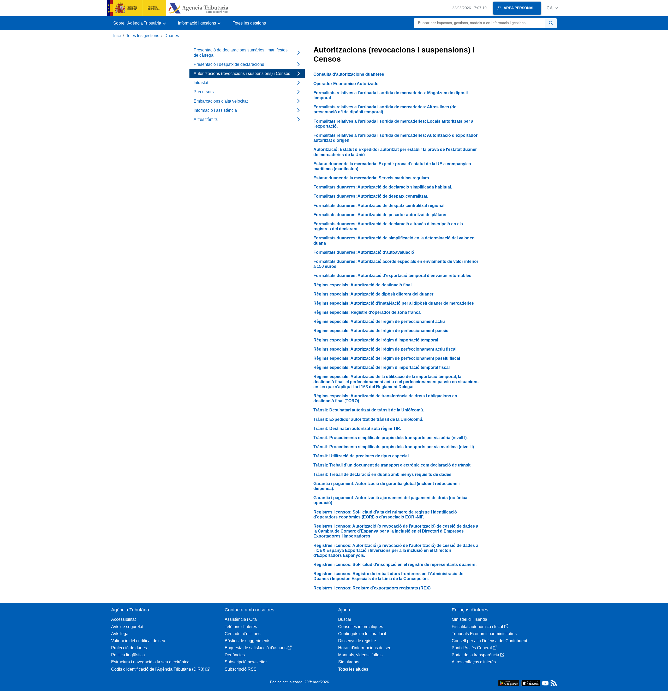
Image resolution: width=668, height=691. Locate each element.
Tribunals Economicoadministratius (484, 633)
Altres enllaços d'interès (474, 662)
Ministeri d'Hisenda (469, 619)
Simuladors (348, 662)
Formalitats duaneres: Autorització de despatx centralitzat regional (378, 205)
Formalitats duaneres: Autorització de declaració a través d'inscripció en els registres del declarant (388, 226)
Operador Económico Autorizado (346, 83)
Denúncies (235, 655)
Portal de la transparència (475, 655)
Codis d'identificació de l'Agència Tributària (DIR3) (157, 669)
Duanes (171, 35)
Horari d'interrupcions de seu (364, 648)
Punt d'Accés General (472, 648)
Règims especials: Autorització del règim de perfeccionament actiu (379, 321)
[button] (552, 8)
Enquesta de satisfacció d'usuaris (256, 648)
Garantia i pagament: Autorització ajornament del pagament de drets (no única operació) (390, 500)
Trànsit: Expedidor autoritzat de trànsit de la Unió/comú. (368, 419)
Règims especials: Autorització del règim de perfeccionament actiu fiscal (384, 349)
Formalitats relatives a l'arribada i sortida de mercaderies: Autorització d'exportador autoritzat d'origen (395, 138)
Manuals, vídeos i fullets (360, 655)
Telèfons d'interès (241, 626)
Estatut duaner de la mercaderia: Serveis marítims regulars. (371, 178)
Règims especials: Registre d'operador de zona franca (367, 312)
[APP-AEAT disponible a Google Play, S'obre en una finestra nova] (508, 683)
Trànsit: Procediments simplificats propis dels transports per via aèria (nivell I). (390, 437)
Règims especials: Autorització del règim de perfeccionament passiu (381, 330)
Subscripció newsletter (246, 662)
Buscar (344, 619)
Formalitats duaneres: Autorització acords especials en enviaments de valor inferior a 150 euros (395, 264)
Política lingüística (128, 655)
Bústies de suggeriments (247, 641)
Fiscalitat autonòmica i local (477, 626)
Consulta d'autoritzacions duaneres (348, 74)
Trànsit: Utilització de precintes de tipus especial (361, 456)
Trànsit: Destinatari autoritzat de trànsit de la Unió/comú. (368, 410)
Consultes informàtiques (360, 626)
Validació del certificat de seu (138, 641)
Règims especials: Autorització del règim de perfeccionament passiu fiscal (386, 358)
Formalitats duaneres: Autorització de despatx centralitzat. (370, 196)
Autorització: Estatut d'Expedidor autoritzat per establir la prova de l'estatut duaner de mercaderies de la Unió (395, 152)
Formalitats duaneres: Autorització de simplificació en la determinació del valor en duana (394, 240)
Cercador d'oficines (242, 633)
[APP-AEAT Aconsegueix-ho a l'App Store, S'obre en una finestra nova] (530, 683)
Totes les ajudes (353, 669)
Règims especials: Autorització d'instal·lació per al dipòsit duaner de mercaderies (393, 303)
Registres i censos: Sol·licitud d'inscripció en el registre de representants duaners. (394, 564)
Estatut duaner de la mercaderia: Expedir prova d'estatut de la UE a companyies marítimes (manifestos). (392, 166)
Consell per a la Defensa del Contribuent (489, 641)
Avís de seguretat (127, 626)
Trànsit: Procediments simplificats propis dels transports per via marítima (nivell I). (394, 447)
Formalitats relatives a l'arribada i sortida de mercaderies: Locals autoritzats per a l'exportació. (393, 123)
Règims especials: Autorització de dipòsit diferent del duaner (373, 294)
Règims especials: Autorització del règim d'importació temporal (375, 340)
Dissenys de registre (357, 641)
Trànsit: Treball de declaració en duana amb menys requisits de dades (382, 474)
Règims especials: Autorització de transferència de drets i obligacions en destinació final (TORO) (385, 398)
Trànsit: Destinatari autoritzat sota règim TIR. (357, 428)
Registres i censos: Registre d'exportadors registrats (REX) (372, 588)
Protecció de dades (129, 648)
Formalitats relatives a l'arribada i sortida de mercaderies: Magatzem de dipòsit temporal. (390, 95)
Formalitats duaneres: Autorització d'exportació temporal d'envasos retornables (392, 275)
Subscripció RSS (241, 669)
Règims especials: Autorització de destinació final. (363, 285)
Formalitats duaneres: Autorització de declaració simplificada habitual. (382, 187)
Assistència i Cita (241, 619)
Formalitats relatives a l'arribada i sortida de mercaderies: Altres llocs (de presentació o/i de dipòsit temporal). (384, 109)
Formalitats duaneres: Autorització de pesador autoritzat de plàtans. (380, 214)
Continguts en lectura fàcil (362, 633)
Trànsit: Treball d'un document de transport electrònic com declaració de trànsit (391, 465)
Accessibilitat (123, 619)
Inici (117, 35)
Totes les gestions (249, 23)
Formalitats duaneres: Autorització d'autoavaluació (363, 252)
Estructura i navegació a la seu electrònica (150, 662)
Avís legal (120, 633)
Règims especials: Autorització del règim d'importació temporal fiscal (381, 367)
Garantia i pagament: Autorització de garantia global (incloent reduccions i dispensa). (386, 486)
